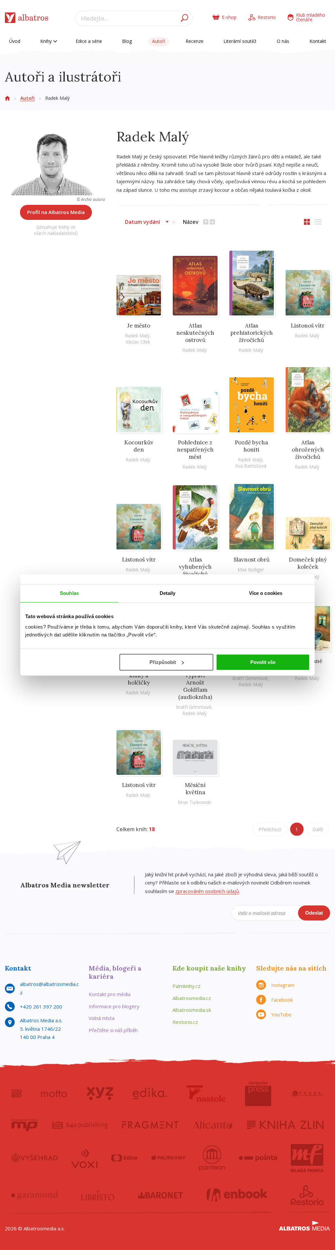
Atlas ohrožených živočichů (308, 449)
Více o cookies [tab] (265, 593)
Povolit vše (262, 662)
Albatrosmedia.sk (191, 1010)
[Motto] (54, 1094)
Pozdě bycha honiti (251, 446)
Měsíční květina (195, 788)
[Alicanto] (212, 1125)
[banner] (26, 19)
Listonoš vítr (308, 325)
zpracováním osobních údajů (207, 891)
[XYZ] (100, 1094)
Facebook (282, 999)
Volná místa (102, 1018)
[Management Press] (24, 1125)
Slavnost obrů (252, 559)
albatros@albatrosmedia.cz (49, 988)
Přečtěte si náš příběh (113, 1030)
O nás (283, 41)
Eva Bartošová (250, 466)
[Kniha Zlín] (285, 1125)
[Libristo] (98, 1195)
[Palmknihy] (168, 1158)
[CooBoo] (16, 1094)
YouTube (281, 1014)
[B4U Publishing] (80, 1125)
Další (317, 829)
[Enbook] (237, 1195)
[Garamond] (34, 1195)
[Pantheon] (212, 1158)
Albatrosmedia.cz (191, 998)
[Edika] (149, 1094)
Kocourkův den (138, 446)
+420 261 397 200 (41, 1006)
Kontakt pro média (110, 994)
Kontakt (317, 41)
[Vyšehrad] (34, 1158)
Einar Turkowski (194, 802)
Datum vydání (142, 221)
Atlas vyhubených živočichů (195, 567)
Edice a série (89, 41)
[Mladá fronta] (307, 1158)
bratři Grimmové (193, 707)
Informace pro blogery (114, 1006)
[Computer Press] (258, 1094)
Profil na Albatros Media (56, 212)
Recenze (194, 41)
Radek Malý (137, 335)
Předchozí (269, 829)
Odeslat (314, 913)
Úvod (14, 41)
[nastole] (206, 1094)
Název (191, 221)
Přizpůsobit (163, 662)
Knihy (46, 41)
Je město (138, 325)
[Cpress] (307, 1094)
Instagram (282, 985)
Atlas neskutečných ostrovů (195, 333)
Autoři (158, 41)
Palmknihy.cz (186, 986)
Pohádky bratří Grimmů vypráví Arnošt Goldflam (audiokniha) (195, 679)
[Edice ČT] (124, 1158)
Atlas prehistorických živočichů (251, 333)
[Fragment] (150, 1125)
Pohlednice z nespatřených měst (195, 449)
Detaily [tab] (168, 593)
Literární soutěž (239, 41)
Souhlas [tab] (69, 593)
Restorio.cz (185, 1022)
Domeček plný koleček (308, 563)
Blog (127, 41)
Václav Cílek (138, 342)
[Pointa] (258, 1158)
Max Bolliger (251, 569)
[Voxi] (84, 1158)
